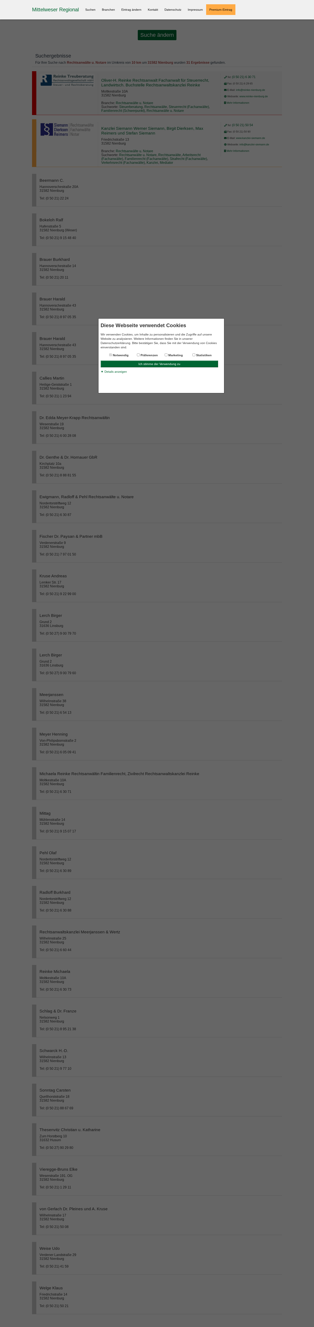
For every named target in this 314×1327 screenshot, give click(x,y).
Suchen (90, 9)
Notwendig (120, 355)
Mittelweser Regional (55, 9)
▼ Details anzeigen (114, 371)
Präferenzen (149, 355)
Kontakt (153, 9)
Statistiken (203, 355)
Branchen (108, 9)
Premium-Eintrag (220, 9)
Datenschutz (172, 9)
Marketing (175, 355)
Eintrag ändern (131, 9)
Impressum (195, 9)
